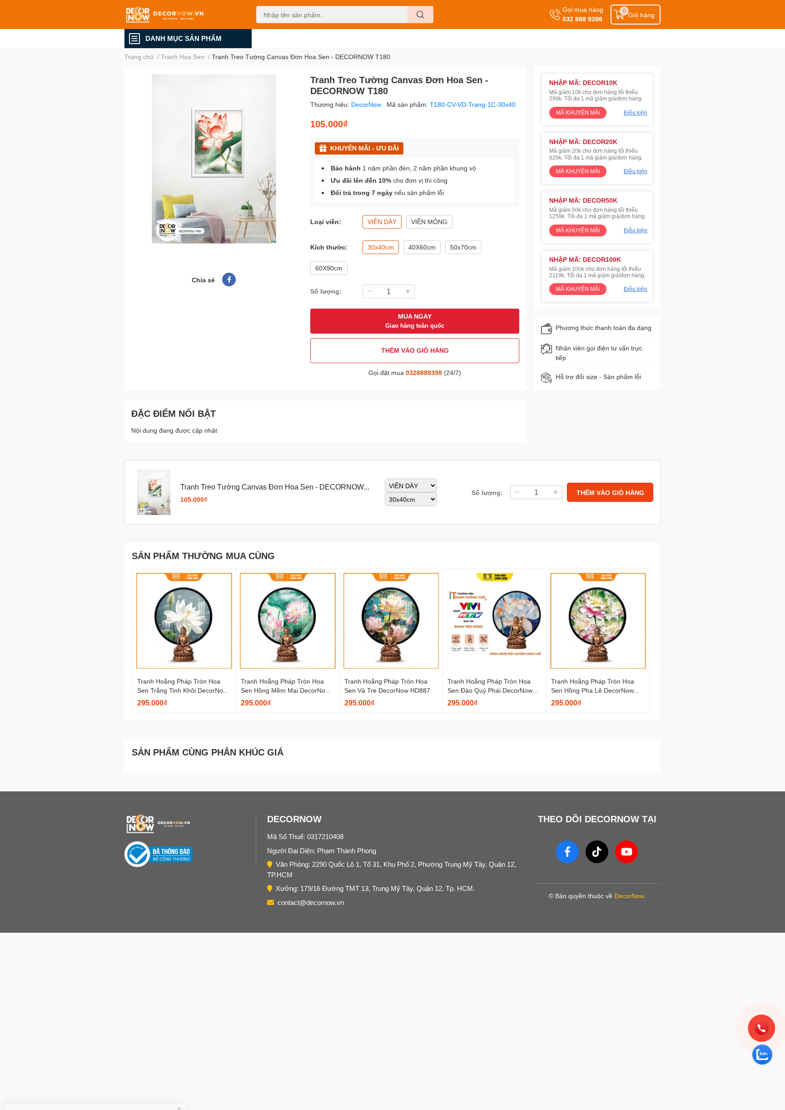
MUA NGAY (414, 320)
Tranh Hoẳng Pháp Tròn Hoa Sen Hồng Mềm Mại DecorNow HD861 (285, 690)
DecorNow (367, 104)
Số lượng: (326, 291)
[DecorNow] (180, 14)
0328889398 (424, 372)
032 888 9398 (582, 19)
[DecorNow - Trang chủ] (187, 823)
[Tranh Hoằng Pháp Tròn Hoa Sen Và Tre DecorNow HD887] (391, 621)
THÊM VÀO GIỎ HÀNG (415, 350)
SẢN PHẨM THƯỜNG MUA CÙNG (203, 555)
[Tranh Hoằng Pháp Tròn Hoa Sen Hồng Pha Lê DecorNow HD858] (598, 621)
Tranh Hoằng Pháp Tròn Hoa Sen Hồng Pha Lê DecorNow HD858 (592, 690)
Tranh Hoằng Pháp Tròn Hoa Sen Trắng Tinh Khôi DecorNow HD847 (182, 690)
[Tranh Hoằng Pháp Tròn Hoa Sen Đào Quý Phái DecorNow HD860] (494, 621)
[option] (213, 159)
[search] (420, 14)
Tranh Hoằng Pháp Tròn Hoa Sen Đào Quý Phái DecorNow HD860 (489, 690)
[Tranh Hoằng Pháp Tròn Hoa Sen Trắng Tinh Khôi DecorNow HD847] (184, 621)
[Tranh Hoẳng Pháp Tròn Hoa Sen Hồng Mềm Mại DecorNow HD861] (288, 621)
